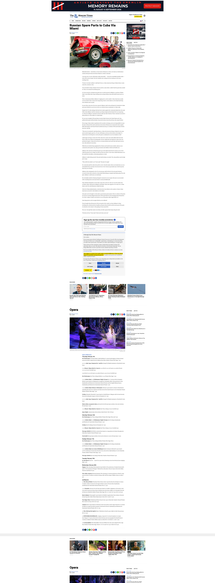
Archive (110, 20)
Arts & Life (99, 20)
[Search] (144, 21)
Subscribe (121, 226)
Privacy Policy (93, 228)
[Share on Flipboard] (122, 33)
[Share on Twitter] (114, 33)
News (73, 20)
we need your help (88, 251)
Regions (84, 20)
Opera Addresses (86, 354)
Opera (74, 310)
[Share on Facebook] (111, 33)
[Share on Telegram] (116, 33)
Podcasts (105, 20)
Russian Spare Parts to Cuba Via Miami (93, 26)
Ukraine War (78, 20)
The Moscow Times (74, 32)
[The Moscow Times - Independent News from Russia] (81, 16)
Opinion (93, 20)
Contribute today (138, 16)
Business (89, 20)
